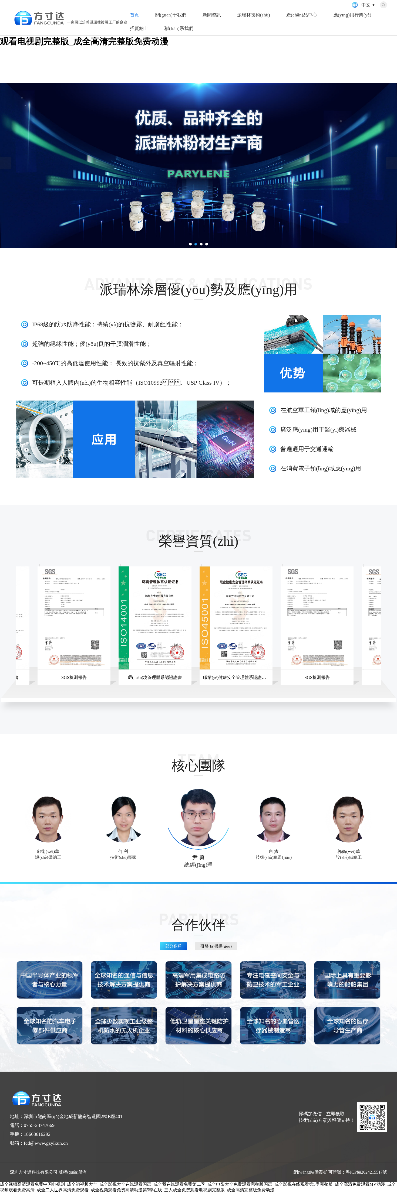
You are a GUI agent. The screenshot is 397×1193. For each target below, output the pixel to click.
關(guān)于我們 (170, 15)
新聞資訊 (212, 15)
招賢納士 (139, 28)
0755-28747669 (39, 1125)
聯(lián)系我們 (178, 28)
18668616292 (37, 1134)
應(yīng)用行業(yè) (352, 15)
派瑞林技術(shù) (253, 15)
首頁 (134, 15)
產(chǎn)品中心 (301, 15)
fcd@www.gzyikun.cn (46, 1143)
